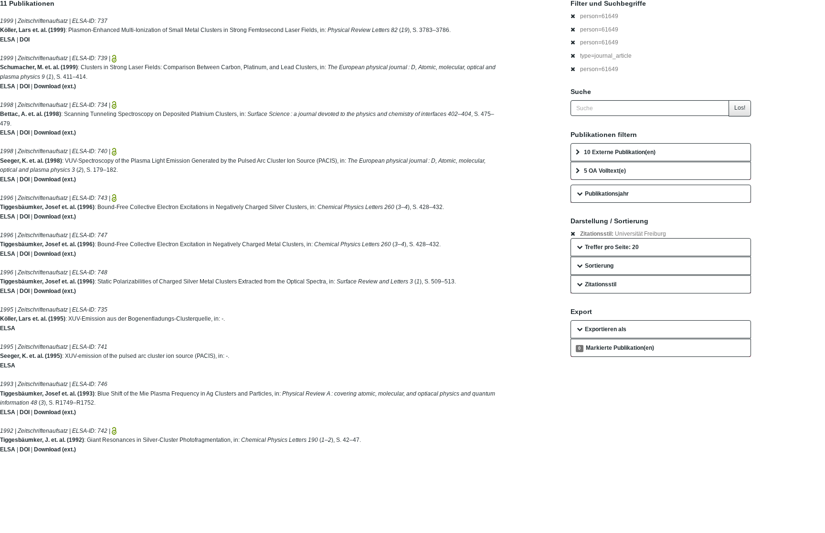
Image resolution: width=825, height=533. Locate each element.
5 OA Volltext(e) (605, 170)
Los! (739, 108)
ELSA (7, 39)
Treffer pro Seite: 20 (612, 247)
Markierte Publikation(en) (616, 348)
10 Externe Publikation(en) (620, 152)
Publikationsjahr (607, 193)
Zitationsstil (600, 284)
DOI (25, 39)
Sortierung (599, 265)
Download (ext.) (55, 86)
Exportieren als (605, 329)
